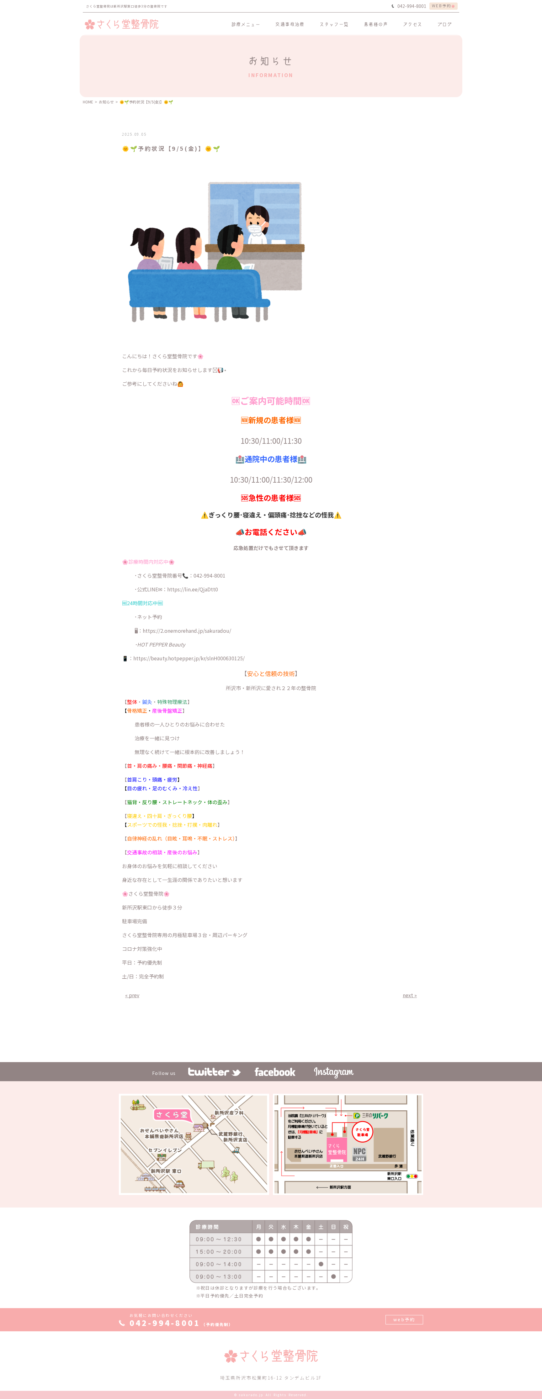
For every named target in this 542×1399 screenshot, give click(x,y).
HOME (88, 101)
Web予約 (441, 5)
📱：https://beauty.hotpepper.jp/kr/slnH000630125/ (183, 658)
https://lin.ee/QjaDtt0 (192, 589)
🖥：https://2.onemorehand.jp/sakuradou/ (183, 630)
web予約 (404, 1319)
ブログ (445, 24)
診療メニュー (245, 24)
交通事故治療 (289, 24)
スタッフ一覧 (334, 24)
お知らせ (106, 101)
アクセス (412, 24)
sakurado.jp (251, 1394)
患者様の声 (376, 24)
